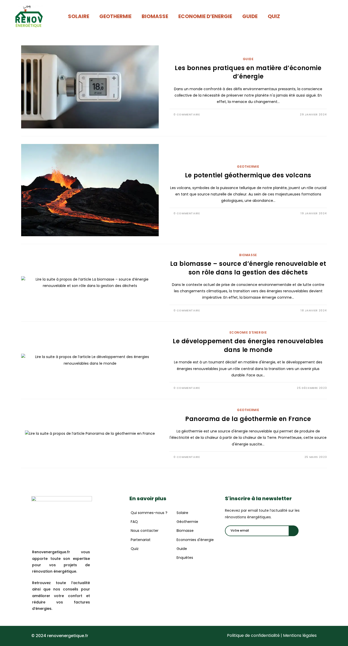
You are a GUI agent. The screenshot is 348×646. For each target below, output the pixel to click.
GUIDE (250, 16)
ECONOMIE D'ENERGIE (248, 332)
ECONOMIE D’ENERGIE (205, 16)
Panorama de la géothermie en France (248, 419)
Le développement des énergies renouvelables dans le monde (248, 345)
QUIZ (274, 16)
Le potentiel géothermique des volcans (248, 175)
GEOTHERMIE (115, 16)
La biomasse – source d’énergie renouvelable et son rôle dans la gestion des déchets (248, 267)
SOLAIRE (78, 16)
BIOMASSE (155, 16)
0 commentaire (186, 114)
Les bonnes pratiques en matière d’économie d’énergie (248, 72)
